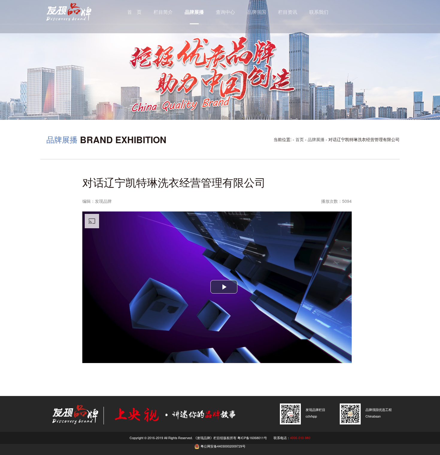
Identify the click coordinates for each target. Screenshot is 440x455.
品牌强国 (256, 11)
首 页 (134, 11)
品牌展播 (194, 11)
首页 (299, 139)
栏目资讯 (287, 11)
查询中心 (225, 11)
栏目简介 (163, 11)
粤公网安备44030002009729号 (223, 446)
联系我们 (318, 11)
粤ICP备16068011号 (252, 438)
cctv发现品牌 (77, 12)
